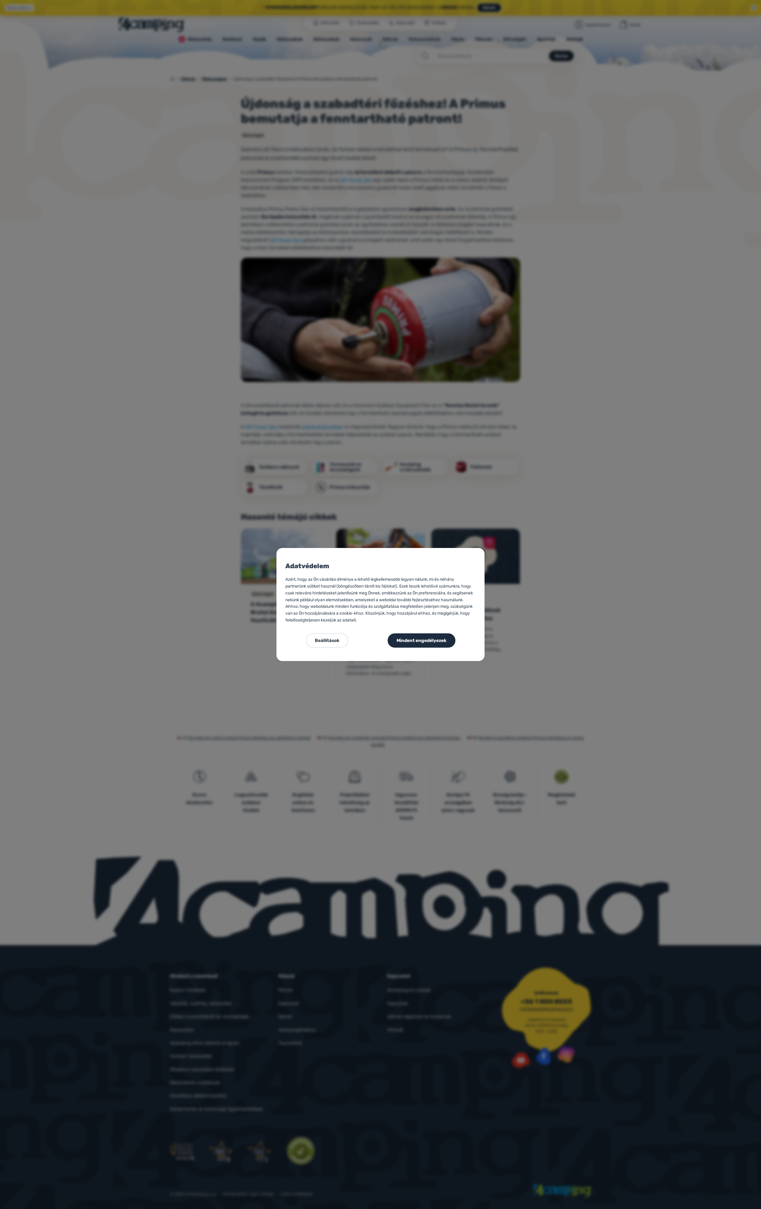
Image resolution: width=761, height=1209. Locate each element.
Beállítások (327, 640)
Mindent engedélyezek (421, 640)
